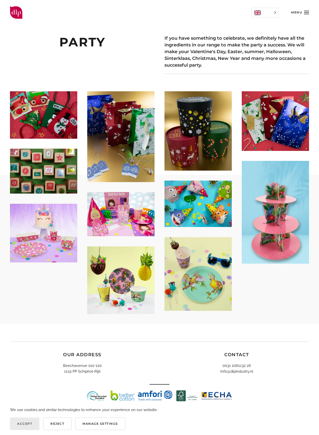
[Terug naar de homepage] (16, 12)
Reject (57, 424)
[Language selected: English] (265, 12)
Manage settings (100, 424)
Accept (24, 424)
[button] (300, 12)
